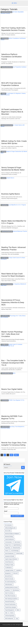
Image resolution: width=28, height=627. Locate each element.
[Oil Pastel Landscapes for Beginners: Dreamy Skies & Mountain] (14, 104)
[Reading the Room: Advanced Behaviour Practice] (14, 242)
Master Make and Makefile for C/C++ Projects (13, 222)
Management (8, 573)
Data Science (17, 542)
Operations (7, 590)
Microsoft (15, 573)
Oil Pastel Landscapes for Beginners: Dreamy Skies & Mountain (12, 111)
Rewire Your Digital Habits (11, 389)
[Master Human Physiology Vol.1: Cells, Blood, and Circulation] (14, 326)
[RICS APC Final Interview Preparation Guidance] (14, 77)
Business (3, 178)
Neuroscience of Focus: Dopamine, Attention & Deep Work (12, 302)
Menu (15, 3)
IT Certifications (8, 567)
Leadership (18, 570)
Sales (6, 612)
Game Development (9, 553)
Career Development (9, 539)
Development (4, 205)
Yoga (17, 618)
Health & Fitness (5, 316)
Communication (8, 542)
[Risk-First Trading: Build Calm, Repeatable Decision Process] (14, 22)
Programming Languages (10, 607)
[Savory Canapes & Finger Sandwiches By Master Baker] (14, 162)
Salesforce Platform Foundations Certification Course (11, 56)
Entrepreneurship (16, 547)
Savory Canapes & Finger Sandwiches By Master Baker (13, 168)
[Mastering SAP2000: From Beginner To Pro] (14, 410)
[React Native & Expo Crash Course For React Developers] (14, 268)
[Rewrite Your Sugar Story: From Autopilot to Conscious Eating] (14, 437)
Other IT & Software (9, 593)
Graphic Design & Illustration (11, 559)
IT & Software (4, 38)
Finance (6, 550)
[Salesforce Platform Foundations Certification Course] (14, 49)
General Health (19, 553)
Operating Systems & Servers (11, 587)
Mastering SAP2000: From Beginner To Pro (11, 417)
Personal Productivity (9, 601)
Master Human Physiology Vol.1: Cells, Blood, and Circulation (11, 334)
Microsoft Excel (8, 576)
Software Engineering (9, 615)
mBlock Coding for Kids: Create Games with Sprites (14, 142)
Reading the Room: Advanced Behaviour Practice (13, 248)
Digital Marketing (17, 544)
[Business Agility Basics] (14, 188)
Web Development (9, 618)
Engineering (7, 547)
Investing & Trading (9, 564)
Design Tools (8, 544)
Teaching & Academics (6, 67)
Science (12, 612)
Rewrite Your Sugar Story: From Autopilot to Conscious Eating (14, 444)
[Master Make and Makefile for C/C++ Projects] (14, 215)
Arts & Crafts (8, 530)
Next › (16, 455)
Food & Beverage (15, 550)
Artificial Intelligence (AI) (10, 527)
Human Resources (9, 561)
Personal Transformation (10, 604)
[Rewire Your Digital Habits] (14, 383)
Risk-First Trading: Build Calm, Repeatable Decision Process (13, 29)
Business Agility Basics (10, 194)
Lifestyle (3, 93)
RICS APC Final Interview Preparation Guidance (11, 84)
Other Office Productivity (10, 595)
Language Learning (9, 570)
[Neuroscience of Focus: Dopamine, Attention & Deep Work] (14, 294)
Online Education (8, 584)
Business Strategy (9, 536)
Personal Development (6, 125)
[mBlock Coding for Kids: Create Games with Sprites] (14, 135)
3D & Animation (8, 525)
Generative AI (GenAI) (9, 556)
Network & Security (9, 578)
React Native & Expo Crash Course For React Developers (13, 275)
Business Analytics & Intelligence (12, 533)
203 (12, 455)
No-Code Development (10, 581)
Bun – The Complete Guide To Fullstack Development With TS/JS (13, 362)
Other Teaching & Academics (11, 598)
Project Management (9, 610)
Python (18, 610)
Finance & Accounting (6, 12)
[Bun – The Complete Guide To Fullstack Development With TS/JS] (14, 355)
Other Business (15, 590)
